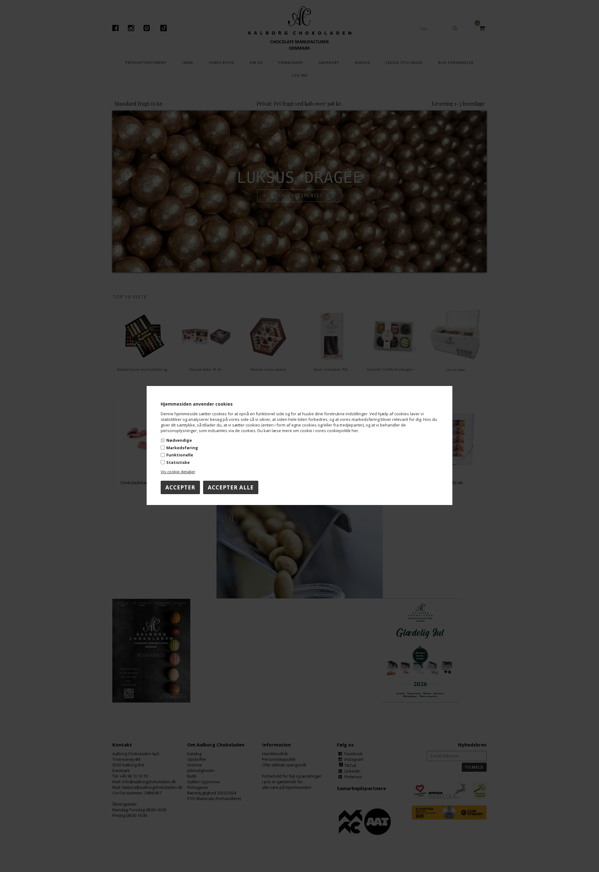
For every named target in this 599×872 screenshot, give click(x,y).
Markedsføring (182, 447)
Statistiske (178, 462)
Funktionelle (179, 455)
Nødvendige (179, 440)
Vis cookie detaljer (178, 471)
